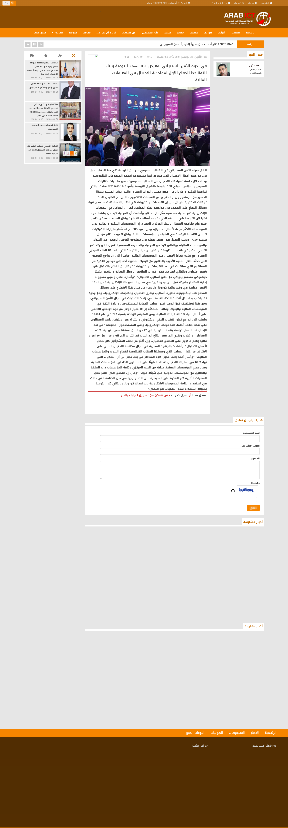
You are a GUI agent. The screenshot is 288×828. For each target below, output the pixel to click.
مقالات (87, 32)
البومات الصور (195, 733)
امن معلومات (129, 32)
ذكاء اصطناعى (150, 32)
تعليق (253, 507)
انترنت (167, 32)
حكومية (73, 32)
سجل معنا (199, 395)
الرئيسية (265, 3)
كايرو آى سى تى (106, 32)
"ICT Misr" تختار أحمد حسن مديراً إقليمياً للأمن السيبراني (197, 44)
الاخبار (255, 733)
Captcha (255, 483)
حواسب (194, 32)
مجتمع (180, 32)
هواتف (208, 32)
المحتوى (255, 458)
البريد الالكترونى (250, 446)
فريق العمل (39, 32)
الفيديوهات (237, 733)
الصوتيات (217, 733)
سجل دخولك (179, 395)
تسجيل (237, 3)
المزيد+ (58, 32)
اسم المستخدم (251, 433)
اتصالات (235, 32)
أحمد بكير (255, 65)
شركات (222, 32)
